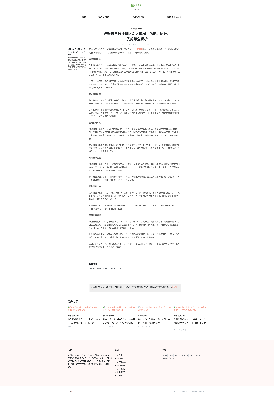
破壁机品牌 (121, 365)
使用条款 (185, 391)
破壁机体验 (121, 376)
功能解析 (112, 268)
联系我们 (202, 391)
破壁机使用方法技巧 (137, 29)
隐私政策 (194, 391)
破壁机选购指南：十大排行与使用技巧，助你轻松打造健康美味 (84, 321)
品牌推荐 (198, 355)
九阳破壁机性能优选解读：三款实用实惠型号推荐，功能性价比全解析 (190, 323)
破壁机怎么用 (122, 362)
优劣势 (119, 268)
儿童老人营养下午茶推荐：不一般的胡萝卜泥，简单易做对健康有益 (119, 321)
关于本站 (177, 391)
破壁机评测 (121, 372)
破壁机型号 (121, 369)
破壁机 (140, 49)
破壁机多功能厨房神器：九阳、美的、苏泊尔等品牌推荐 (154, 321)
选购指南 (177, 355)
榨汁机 (105, 268)
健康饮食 (185, 355)
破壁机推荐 (121, 358)
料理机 (172, 359)
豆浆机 (171, 355)
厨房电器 (92, 268)
